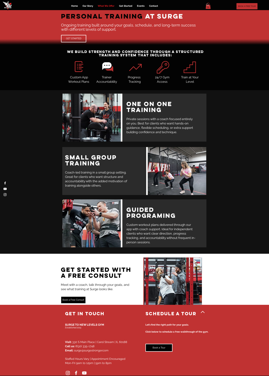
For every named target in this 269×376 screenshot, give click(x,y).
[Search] (207, 5)
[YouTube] (5, 189)
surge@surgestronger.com (91, 350)
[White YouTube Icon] (84, 373)
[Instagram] (5, 195)
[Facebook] (5, 183)
